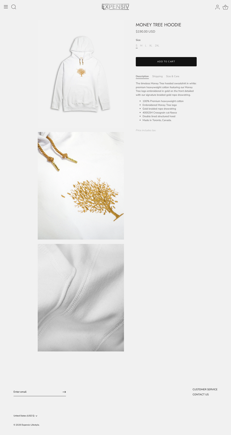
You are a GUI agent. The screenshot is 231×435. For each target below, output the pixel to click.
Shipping (157, 76)
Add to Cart (166, 61)
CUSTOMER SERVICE (205, 389)
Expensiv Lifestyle (30, 424)
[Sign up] (64, 392)
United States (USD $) (24, 416)
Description (142, 76)
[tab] (144, 76)
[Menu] (6, 6)
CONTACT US (201, 394)
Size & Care (172, 76)
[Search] (13, 7)
